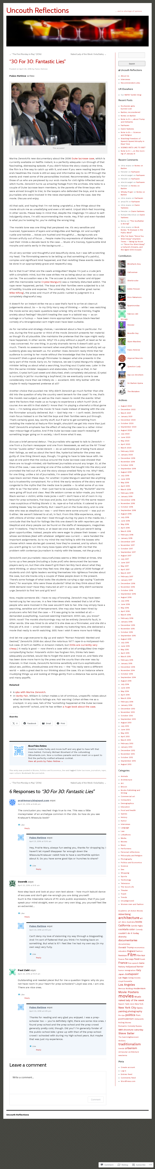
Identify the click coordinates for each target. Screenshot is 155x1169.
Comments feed (128, 1078)
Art (122, 783)
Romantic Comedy (126, 1026)
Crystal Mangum (51, 281)
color (132, 929)
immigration (130, 970)
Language (125, 828)
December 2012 (128, 750)
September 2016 (128, 594)
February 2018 (127, 535)
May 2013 (125, 733)
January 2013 (126, 747)
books (138, 921)
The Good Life (127, 887)
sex (120, 1029)
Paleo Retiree (41, 69)
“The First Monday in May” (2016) (25, 54)
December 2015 (128, 625)
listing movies (134, 978)
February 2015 (127, 660)
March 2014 (126, 698)
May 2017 (125, 566)
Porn (138, 1015)
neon (132, 1004)
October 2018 (127, 507)
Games (124, 814)
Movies (36, 770)
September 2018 (128, 510)
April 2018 (125, 528)
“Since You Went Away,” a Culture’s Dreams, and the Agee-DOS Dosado (133, 247)
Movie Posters (128, 992)
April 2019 (125, 486)
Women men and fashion (132, 904)
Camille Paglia (137, 926)
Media (123, 838)
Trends (124, 897)
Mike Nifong (16, 292)
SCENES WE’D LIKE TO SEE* (133, 147)
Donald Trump (126, 947)
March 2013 (126, 740)
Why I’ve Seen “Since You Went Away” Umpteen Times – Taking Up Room (132, 239)
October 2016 (127, 590)
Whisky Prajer (127, 192)
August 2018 (126, 514)
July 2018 (125, 517)
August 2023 (126, 406)
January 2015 (126, 663)
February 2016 (127, 618)
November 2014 (128, 670)
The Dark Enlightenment (128, 1037)
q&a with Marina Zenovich (30, 692)
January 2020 (127, 455)
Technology (126, 880)
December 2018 (128, 500)
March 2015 (126, 656)
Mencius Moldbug (125, 989)
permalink (39, 773)
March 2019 (126, 489)
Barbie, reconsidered (130, 112)
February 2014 (127, 702)
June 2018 (125, 521)
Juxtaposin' (132, 974)
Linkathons (126, 835)
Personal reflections (130, 852)
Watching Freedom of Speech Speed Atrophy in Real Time (132, 141)
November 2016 (128, 587)
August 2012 (126, 764)
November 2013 (128, 712)
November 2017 (128, 545)
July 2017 (125, 559)
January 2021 (126, 416)
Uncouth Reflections (37, 10)
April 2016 (125, 611)
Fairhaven (125, 125)
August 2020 (126, 430)
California (124, 925)
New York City (127, 1007)
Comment (96, 1099)
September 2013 (128, 719)
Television (125, 883)
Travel (123, 894)
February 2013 (127, 743)
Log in (123, 1071)
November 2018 (128, 503)
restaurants (139, 1019)
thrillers (121, 1041)
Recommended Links (130, 83)
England (131, 951)
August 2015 (126, 639)
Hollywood (131, 967)
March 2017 (126, 573)
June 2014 (125, 688)
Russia (139, 1026)
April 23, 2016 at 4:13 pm (40, 930)
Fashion (139, 951)
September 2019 (128, 469)
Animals (124, 776)
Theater (124, 890)
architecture (128, 918)
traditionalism (129, 1044)
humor (121, 970)
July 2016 (125, 601)
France (122, 962)
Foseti (142, 959)
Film (131, 954)
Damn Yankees (127, 129)
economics (139, 947)
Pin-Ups (121, 1015)
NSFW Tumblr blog (133, 95)
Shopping (125, 873)
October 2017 (127, 549)
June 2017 (125, 563)
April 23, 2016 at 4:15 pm (40, 1011)
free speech (133, 963)
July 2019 (125, 476)
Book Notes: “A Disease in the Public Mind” (132, 230)
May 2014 (125, 691)
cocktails (123, 929)
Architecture (126, 780)
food (136, 959)
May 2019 (125, 482)
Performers (126, 849)
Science (124, 866)
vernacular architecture (128, 1052)
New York (139, 1004)
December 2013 (128, 709)
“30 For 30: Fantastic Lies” (37, 61)
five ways (129, 959)
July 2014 (125, 684)
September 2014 (128, 677)
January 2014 (126, 705)
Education (125, 807)
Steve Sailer (126, 1033)
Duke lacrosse (83, 770)
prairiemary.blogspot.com (33, 800)
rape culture (15, 773)
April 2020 (125, 444)
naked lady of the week (131, 1000)
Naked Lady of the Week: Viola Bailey (88, 54)
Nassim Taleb (123, 1004)
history (121, 967)
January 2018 (126, 538)
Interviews (125, 79)
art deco (122, 922)
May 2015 (125, 649)
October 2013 (127, 716)
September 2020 (128, 427)
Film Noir (141, 955)
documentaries (127, 940)
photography (134, 1011)
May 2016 (125, 608)
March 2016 (126, 615)
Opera (139, 1008)
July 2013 (125, 726)
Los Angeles (126, 984)
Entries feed (126, 1074)
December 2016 (128, 583)
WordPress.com (128, 1081)
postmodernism (126, 1019)
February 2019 (127, 493)
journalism (95, 770)
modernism (139, 988)
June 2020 (125, 437)
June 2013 (125, 730)
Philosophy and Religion (131, 856)
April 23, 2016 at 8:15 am (29, 885)
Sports (124, 876)
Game (141, 963)
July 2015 (125, 643)
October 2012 (127, 757)
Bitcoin (124, 787)
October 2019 (127, 465)
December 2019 (128, 458)
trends (121, 1048)
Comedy (139, 930)
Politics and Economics (50, 770)
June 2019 (125, 479)
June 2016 (125, 604)
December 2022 (128, 409)
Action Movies (137, 911)
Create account (128, 1067)
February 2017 (127, 576)
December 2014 (128, 667)
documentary (124, 944)
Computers (126, 800)
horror (140, 966)
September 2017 (128, 552)
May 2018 (125, 524)
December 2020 (128, 420)
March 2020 (126, 448)
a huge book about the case (79, 706)
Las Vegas (123, 978)
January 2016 (126, 622)
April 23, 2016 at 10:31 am (29, 974)
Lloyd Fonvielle (125, 981)
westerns (122, 1055)
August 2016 (126, 597)
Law (122, 831)
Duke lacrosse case (83, 158)
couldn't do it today (128, 933)
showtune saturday (133, 1029)
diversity (122, 937)
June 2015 (125, 646)
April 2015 (125, 653)
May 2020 (125, 441)
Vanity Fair (22, 695)
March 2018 (126, 531)
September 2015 (128, 636)
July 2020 (125, 434)
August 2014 (126, 681)
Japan (121, 974)
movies (126, 996)
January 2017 (126, 580)
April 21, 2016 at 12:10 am (40, 841)
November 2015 (128, 629)
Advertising (124, 914)
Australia (131, 922)
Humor (124, 821)
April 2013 (125, 736)
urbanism (131, 1048)
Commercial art (128, 796)
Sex (63, 770)
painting (122, 1011)
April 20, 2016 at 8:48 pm (29, 804)
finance (121, 959)
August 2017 (126, 556)
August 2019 (126, 472)
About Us (125, 76)
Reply (27, 828)
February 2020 (127, 451)
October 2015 (127, 632)
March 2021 (126, 413)
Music (123, 845)
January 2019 (126, 496)
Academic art (124, 911)
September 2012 (128, 761)
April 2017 (125, 569)
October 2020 (127, 423)
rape (103, 770)
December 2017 (128, 542)
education (122, 951)
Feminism (122, 955)
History (124, 817)
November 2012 (128, 754)
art (141, 918)
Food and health (128, 810)
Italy (138, 970)
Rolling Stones (124, 1023)
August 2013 (126, 723)
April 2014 (125, 695)
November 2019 (128, 462)
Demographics (127, 803)
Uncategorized (127, 901)
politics (130, 1015)
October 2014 (127, 674)
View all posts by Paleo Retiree (45, 761)
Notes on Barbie (128, 116)
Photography (126, 859)
